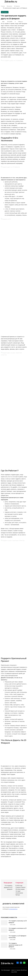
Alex (3, 21)
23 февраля (5, 12)
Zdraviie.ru (11, 1)
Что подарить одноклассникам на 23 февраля (15, 945)
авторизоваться (13, 909)
